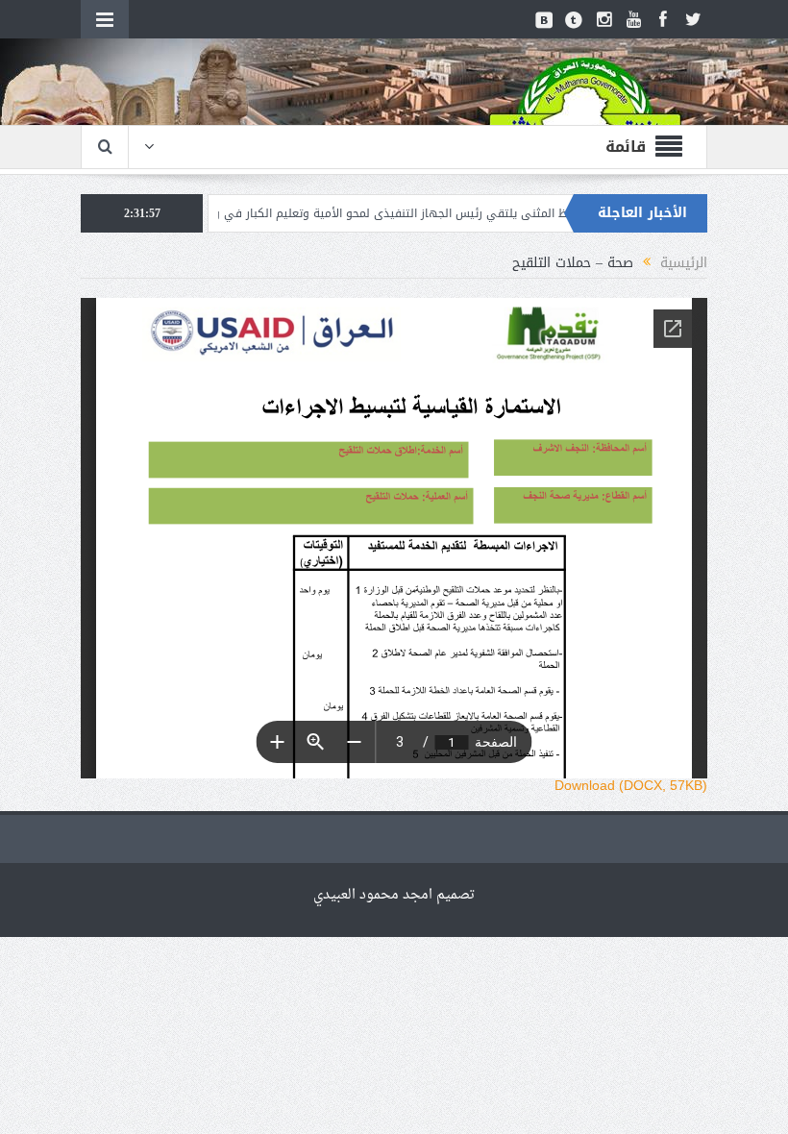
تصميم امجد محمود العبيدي (394, 895)
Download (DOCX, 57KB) (630, 785)
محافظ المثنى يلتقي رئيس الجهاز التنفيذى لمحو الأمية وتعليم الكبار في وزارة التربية (424, 213)
